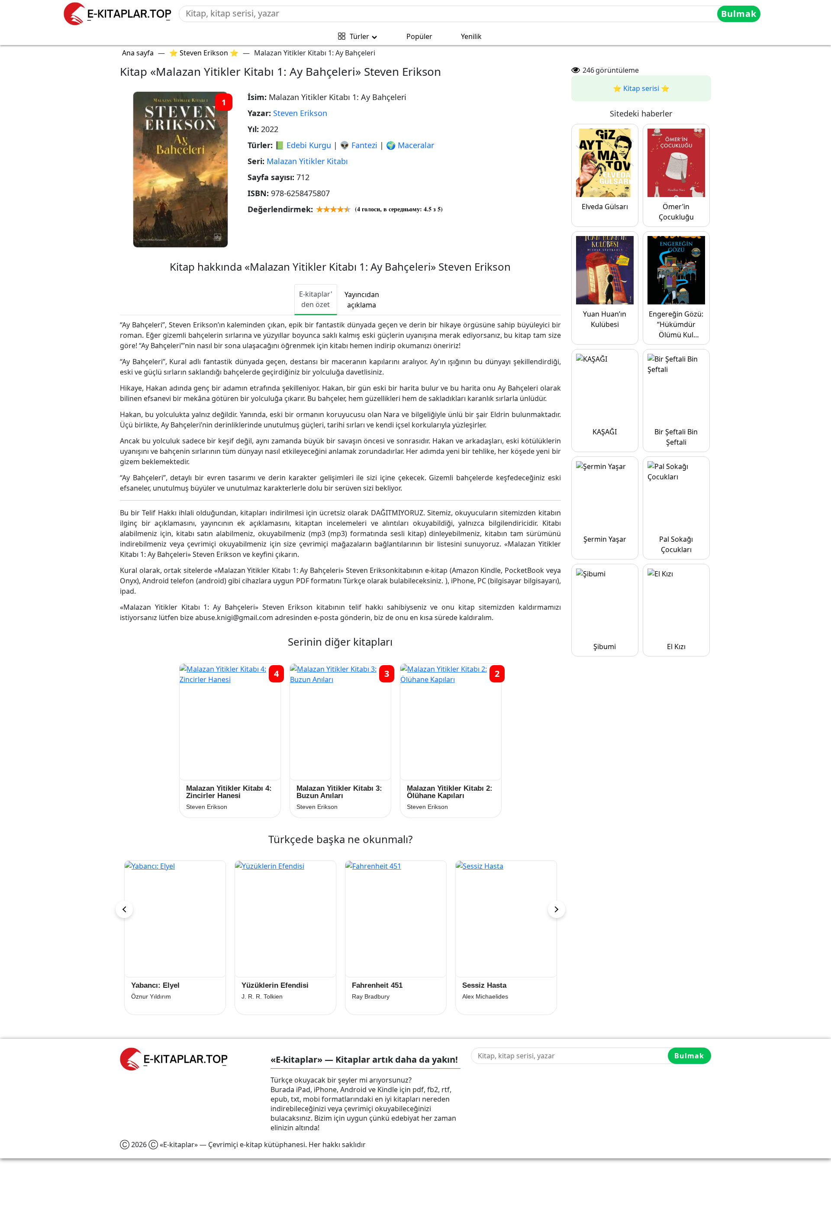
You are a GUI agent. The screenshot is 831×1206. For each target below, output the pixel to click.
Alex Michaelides (375, 996)
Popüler (419, 36)
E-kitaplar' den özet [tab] (315, 299)
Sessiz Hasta (374, 985)
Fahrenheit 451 (267, 985)
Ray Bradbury (260, 996)
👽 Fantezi (358, 145)
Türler (359, 36)
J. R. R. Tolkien (151, 996)
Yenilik (471, 36)
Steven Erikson (300, 113)
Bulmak (739, 13)
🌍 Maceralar (410, 145)
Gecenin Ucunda (490, 985)
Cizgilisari (475, 996)
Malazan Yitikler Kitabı (307, 161)
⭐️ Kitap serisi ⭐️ (641, 88)
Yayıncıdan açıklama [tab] (362, 300)
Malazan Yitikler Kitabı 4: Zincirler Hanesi (229, 792)
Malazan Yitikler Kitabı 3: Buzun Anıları (339, 792)
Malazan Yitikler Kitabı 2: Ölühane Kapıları (450, 792)
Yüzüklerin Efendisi (164, 985)
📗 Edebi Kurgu (303, 145)
